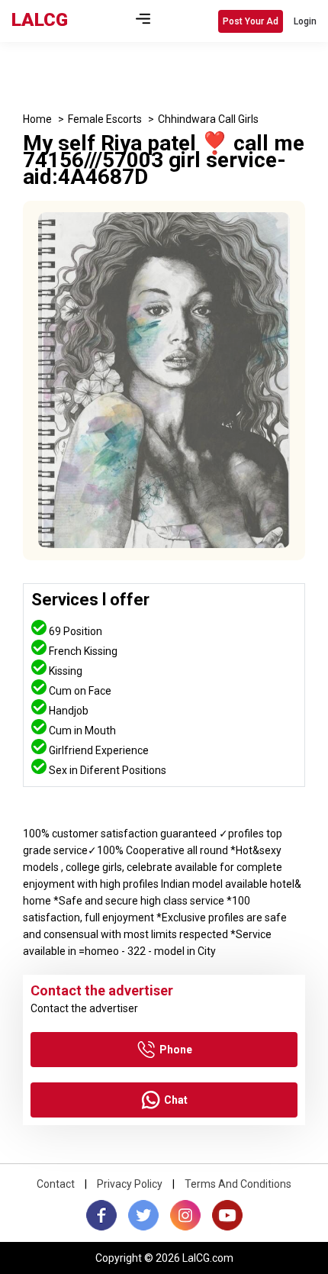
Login (305, 21)
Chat (176, 1100)
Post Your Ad (250, 21)
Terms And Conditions (238, 1184)
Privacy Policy (129, 1184)
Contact (56, 1184)
